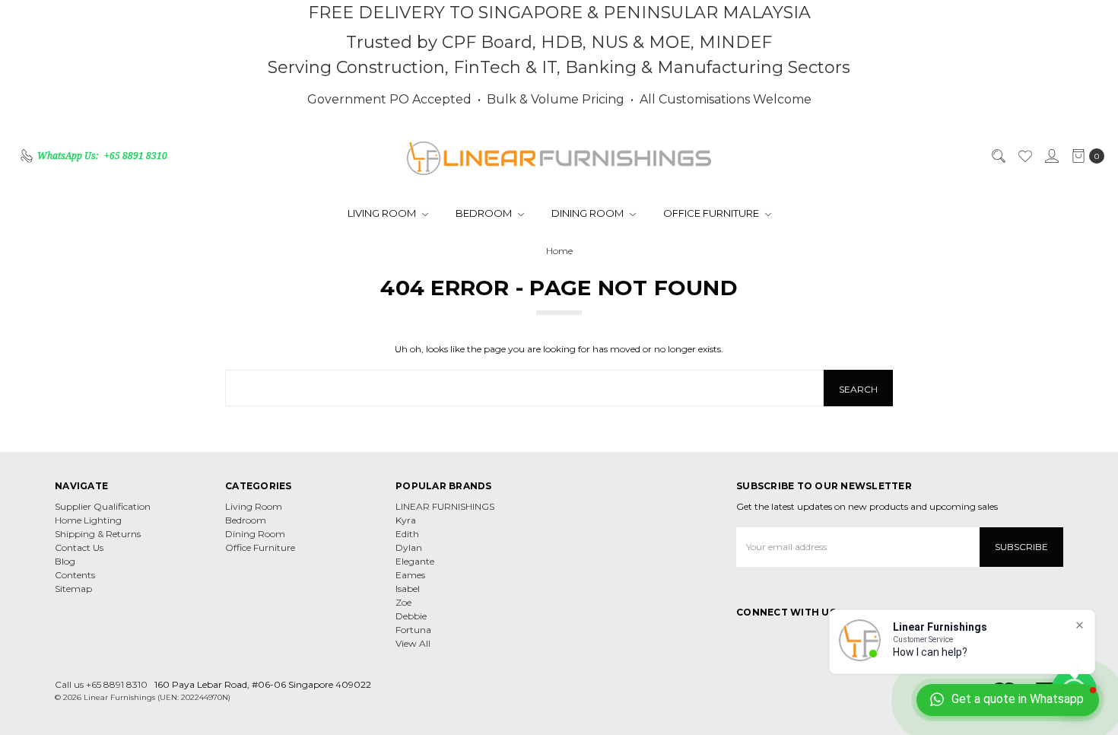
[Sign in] (1051, 156)
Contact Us (79, 547)
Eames (410, 575)
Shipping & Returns (98, 533)
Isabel (407, 588)
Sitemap (73, 588)
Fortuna (413, 629)
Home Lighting (88, 520)
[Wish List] (1024, 156)
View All (412, 643)
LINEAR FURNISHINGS (444, 506)
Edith (407, 533)
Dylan (408, 547)
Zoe (403, 602)
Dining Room (588, 213)
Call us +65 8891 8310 (101, 684)
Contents (75, 575)
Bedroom (485, 213)
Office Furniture (712, 213)
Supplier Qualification (103, 506)
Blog (65, 561)
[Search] (998, 156)
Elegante (414, 561)
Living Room (383, 213)
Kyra (405, 520)
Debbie (411, 616)
